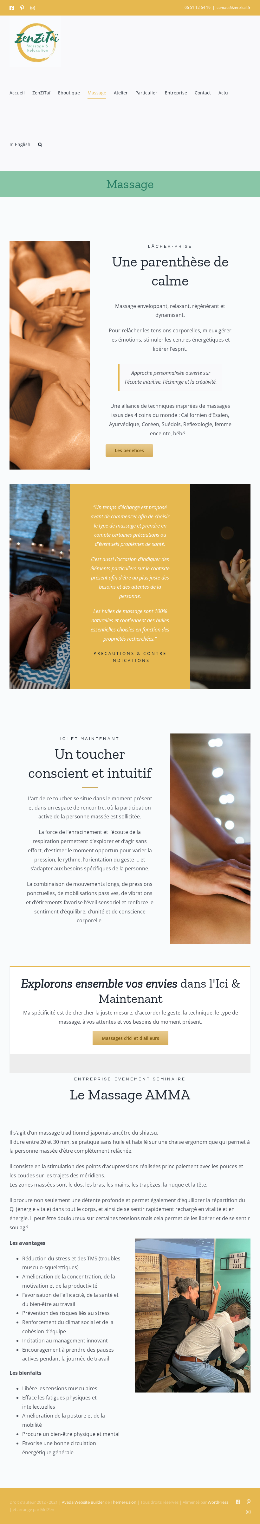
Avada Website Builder (83, 1502)
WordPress (218, 1502)
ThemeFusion (123, 1502)
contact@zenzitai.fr (233, 7)
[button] (40, 144)
